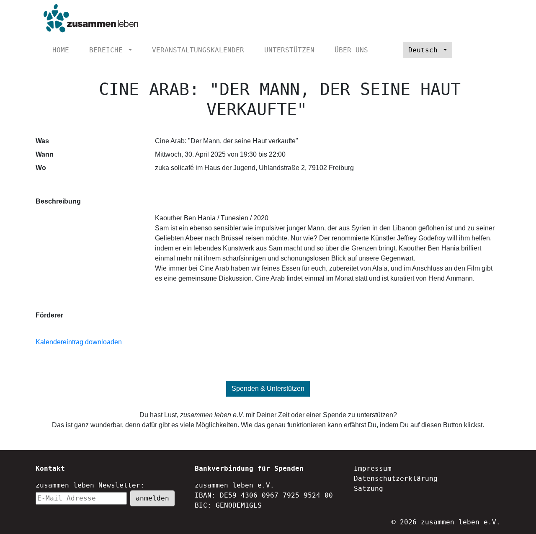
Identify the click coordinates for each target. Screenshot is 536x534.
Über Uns (351, 50)
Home (60, 50)
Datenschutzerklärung (396, 478)
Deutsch (425, 50)
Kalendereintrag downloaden (79, 342)
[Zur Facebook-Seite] (473, 50)
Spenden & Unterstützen (268, 388)
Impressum (373, 468)
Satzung (368, 489)
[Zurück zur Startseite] (88, 18)
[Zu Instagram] (487, 50)
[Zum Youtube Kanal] (459, 50)
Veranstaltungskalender (198, 50)
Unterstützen (289, 50)
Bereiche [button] (108, 50)
